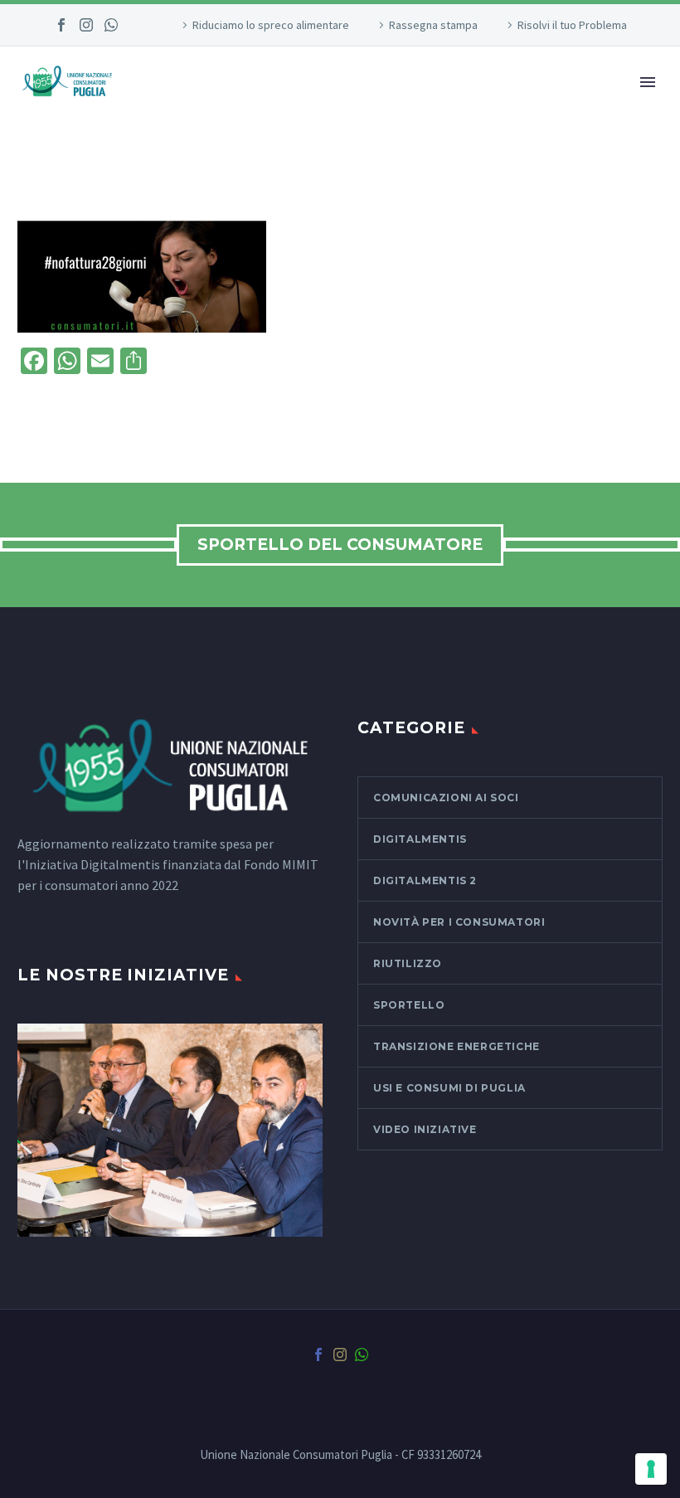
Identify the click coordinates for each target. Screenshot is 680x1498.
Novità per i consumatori (459, 922)
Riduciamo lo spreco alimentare (270, 24)
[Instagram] (86, 25)
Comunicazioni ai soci (446, 797)
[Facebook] (61, 25)
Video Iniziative (425, 1129)
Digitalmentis (420, 839)
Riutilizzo (407, 963)
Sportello (408, 1005)
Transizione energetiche (456, 1046)
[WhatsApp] (111, 25)
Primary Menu (648, 82)
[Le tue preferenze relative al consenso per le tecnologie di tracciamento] (651, 1469)
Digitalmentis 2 (425, 880)
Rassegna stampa (433, 24)
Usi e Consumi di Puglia (449, 1088)
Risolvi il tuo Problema (572, 24)
